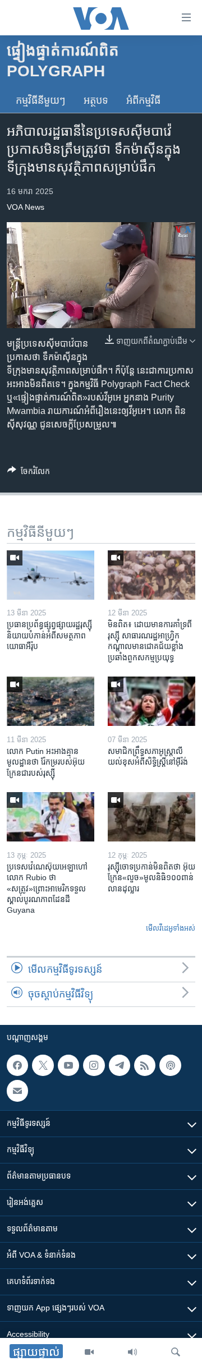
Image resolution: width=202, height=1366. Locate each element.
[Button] (28, 473)
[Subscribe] (17, 1091)
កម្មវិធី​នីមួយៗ (41, 100)
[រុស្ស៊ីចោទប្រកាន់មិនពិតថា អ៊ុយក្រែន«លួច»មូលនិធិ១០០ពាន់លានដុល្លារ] (151, 816)
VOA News (25, 207)
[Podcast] (170, 1065)
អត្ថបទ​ (96, 100)
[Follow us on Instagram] (93, 1065)
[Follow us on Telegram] (119, 1065)
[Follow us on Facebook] (17, 1065)
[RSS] (144, 1065)
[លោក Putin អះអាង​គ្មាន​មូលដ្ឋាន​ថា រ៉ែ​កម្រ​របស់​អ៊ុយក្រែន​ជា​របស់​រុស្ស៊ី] (50, 701)
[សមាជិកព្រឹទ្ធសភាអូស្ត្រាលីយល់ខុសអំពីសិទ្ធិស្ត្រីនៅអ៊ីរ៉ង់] (151, 701)
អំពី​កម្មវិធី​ (143, 100)
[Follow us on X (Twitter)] (42, 1065)
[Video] (89, 1352)
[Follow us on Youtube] (68, 1065)
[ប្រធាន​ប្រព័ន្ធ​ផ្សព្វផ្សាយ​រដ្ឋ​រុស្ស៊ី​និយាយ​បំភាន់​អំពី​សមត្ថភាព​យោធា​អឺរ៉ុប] (50, 575)
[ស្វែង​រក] (175, 1352)
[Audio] (132, 1352)
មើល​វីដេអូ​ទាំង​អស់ (170, 928)
